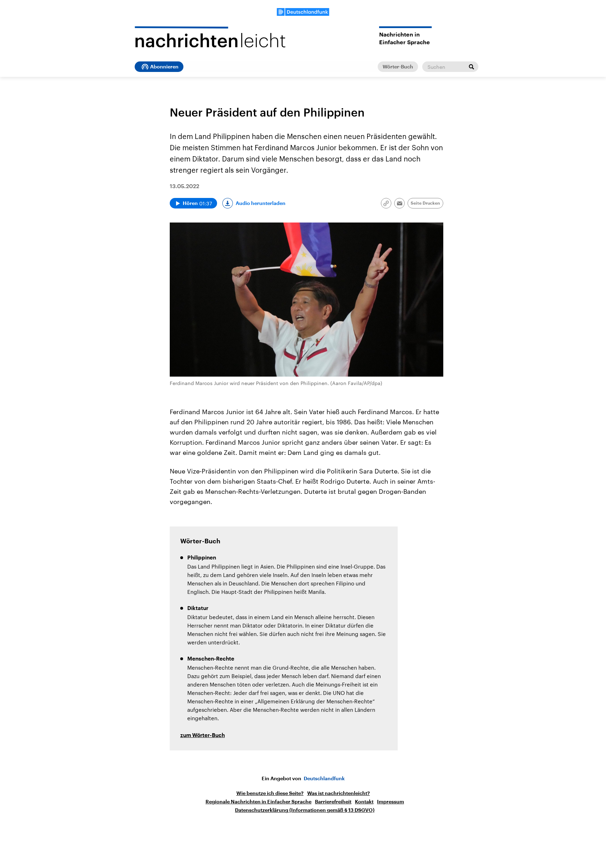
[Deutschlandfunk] (303, 12)
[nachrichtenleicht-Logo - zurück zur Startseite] (210, 36)
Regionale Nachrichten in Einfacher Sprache (258, 801)
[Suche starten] (471, 66)
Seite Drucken (425, 203)
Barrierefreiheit (333, 801)
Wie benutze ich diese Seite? (270, 793)
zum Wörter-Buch (202, 735)
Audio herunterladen (260, 203)
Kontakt (364, 801)
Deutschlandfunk (324, 778)
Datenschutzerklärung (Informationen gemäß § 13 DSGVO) (305, 810)
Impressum (390, 801)
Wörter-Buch (398, 66)
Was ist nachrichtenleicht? (338, 793)
